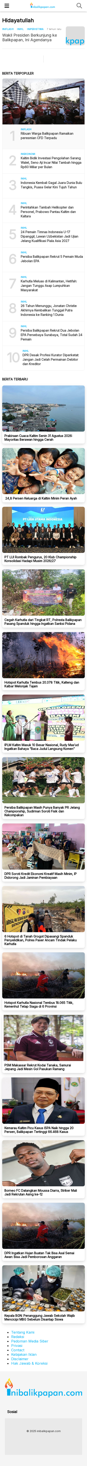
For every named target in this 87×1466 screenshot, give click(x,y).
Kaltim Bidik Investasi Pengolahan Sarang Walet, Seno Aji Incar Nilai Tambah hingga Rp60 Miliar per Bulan (51, 162)
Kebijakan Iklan (24, 1354)
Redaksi (17, 1336)
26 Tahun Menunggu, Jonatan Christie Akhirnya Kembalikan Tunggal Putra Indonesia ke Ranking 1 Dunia (49, 310)
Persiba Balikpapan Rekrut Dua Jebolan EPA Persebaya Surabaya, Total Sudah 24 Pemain (51, 334)
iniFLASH (8, 29)
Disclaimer (20, 1359)
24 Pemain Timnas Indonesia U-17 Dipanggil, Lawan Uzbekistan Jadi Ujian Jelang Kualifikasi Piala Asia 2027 (49, 236)
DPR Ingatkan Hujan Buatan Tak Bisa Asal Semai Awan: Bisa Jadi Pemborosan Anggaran (39, 1255)
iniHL (20, 29)
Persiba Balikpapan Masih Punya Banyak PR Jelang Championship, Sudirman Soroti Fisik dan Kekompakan (42, 811)
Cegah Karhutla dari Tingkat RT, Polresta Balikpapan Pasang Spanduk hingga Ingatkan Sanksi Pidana (43, 621)
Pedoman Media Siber (29, 1341)
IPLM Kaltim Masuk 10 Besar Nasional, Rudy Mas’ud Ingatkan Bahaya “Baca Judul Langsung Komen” (41, 747)
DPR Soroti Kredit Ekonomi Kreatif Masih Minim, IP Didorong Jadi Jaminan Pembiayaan (40, 875)
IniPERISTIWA (35, 29)
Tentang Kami (22, 1332)
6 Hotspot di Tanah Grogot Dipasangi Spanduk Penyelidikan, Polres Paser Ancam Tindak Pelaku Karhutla (40, 940)
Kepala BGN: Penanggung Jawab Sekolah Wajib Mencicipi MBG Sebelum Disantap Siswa (39, 1317)
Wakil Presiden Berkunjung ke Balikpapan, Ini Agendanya (29, 37)
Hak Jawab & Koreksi (29, 1363)
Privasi (16, 1345)
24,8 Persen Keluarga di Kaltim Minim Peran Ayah (40, 498)
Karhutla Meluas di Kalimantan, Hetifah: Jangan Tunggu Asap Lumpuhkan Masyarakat (49, 285)
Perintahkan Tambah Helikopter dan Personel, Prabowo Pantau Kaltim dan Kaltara (48, 211)
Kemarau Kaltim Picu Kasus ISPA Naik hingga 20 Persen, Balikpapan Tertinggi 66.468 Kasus (39, 1130)
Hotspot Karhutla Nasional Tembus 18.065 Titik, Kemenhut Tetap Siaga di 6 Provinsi (38, 1004)
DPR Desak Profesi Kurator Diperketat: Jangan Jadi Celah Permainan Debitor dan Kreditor (51, 359)
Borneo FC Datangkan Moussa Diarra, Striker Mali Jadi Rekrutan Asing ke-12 (40, 1192)
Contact (17, 1350)
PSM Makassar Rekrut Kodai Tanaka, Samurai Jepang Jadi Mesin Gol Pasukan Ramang (37, 1067)
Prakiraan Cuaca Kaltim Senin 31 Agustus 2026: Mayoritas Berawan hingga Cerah (38, 437)
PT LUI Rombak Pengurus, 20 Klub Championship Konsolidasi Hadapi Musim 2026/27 (40, 559)
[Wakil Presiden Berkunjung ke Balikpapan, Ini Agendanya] (75, 35)
